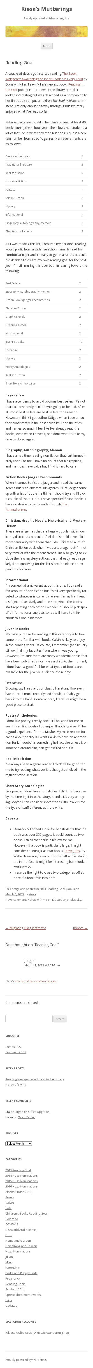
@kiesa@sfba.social (19, 1333)
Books (70, 889)
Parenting (12, 1268)
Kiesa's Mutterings (46, 8)
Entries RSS (13, 1047)
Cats (8, 1208)
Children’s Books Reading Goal (26, 1213)
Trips (8, 1300)
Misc (8, 1262)
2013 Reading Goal (52, 889)
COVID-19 (11, 1224)
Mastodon (59, 900)
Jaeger (30, 960)
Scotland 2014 (14, 1289)
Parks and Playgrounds (21, 1273)
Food (8, 1235)
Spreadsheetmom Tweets (23, 1295)
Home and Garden (18, 1240)
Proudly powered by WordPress (25, 1360)
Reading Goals (15, 1284)
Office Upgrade (38, 1112)
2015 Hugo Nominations (21, 1181)
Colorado (11, 1219)
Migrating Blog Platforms (25, 928)
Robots (80, 928)
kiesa (32, 894)
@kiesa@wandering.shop (51, 1333)
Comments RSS (15, 1052)
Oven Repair (26, 1117)
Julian (9, 1257)
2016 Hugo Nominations (21, 1186)
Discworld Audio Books (21, 1230)
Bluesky (75, 900)
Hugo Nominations (18, 1251)
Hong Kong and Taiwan (21, 1246)
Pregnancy (12, 1278)
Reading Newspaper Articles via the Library (34, 1079)
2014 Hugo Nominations (21, 1176)
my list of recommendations (36, 981)
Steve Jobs (72, 851)
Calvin (9, 1203)
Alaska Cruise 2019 (18, 1192)
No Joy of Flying (15, 1085)
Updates (11, 1305)
